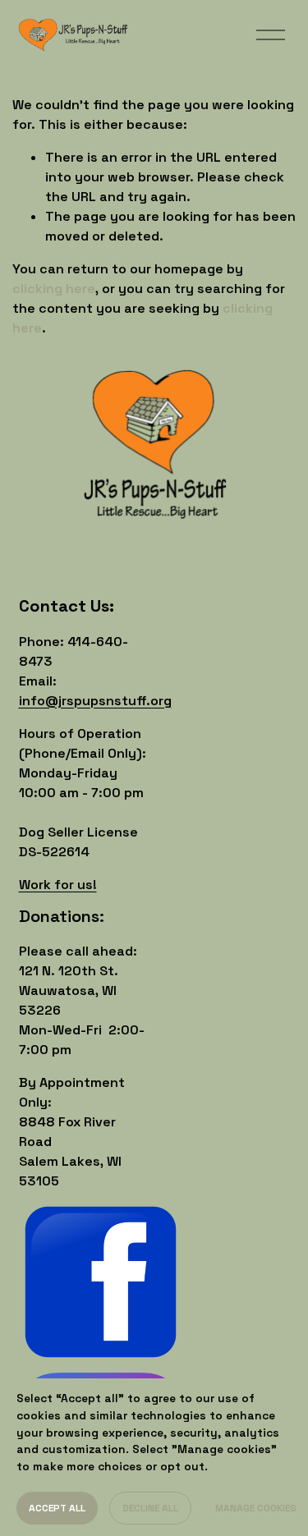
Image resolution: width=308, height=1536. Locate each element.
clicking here (53, 288)
